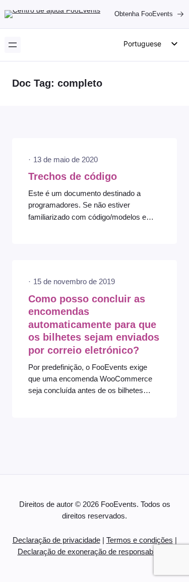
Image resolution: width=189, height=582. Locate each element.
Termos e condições (139, 540)
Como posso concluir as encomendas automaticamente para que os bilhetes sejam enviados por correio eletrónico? (93, 324)
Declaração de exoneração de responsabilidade (96, 552)
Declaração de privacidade (56, 540)
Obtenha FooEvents (143, 14)
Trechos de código (72, 176)
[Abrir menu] (13, 45)
